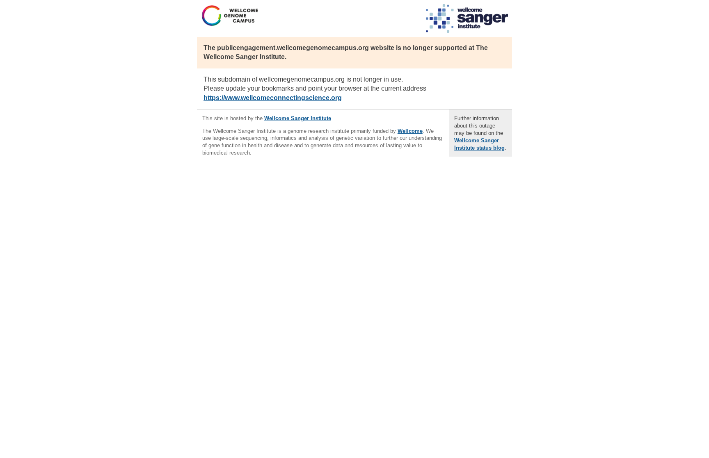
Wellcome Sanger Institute (297, 118)
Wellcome (410, 131)
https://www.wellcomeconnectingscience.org (273, 97)
